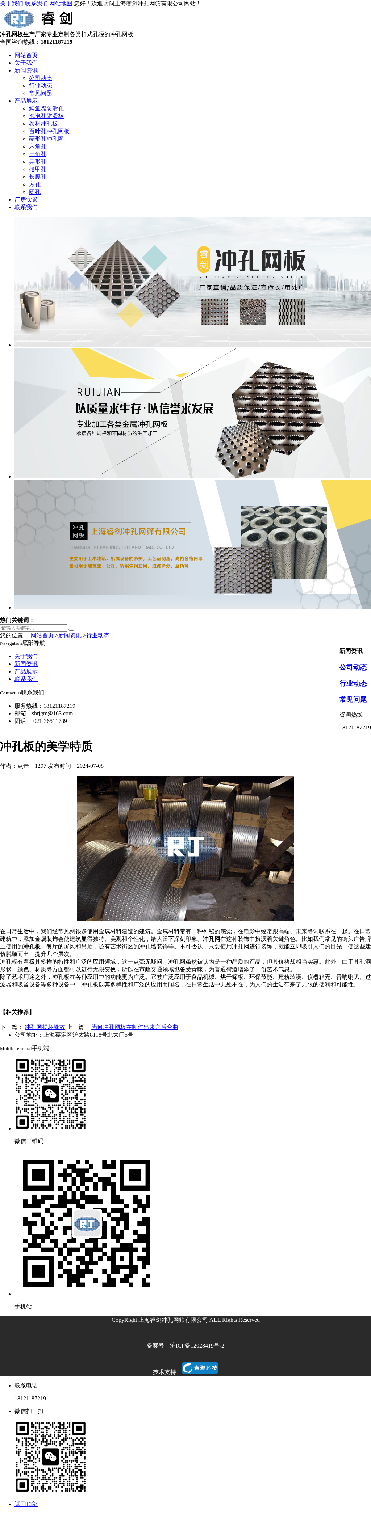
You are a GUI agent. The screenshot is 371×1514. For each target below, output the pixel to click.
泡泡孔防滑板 (46, 116)
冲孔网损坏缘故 (45, 1027)
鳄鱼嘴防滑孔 (46, 108)
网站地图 (60, 3)
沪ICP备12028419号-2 (197, 1345)
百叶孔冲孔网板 (49, 131)
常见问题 (40, 93)
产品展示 (26, 101)
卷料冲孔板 (43, 123)
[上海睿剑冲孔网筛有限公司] (40, 27)
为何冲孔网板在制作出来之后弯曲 (134, 1027)
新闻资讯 (26, 70)
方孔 (35, 184)
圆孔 (35, 192)
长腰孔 (37, 177)
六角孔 (37, 146)
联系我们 (36, 3)
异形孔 (37, 161)
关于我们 (11, 3)
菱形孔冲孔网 (46, 139)
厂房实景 (26, 199)
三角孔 (37, 154)
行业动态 (40, 86)
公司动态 (40, 78)
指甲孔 (37, 169)
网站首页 (26, 55)
